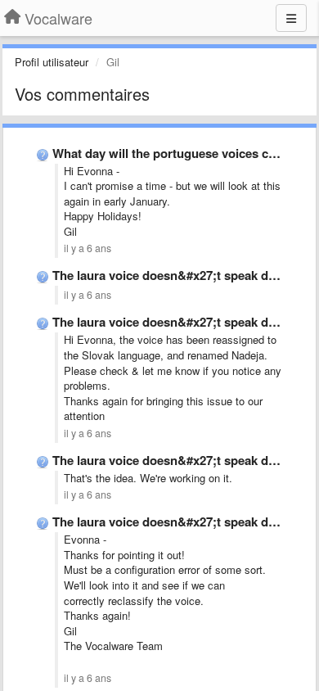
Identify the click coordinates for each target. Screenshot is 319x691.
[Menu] (291, 18)
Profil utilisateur (51, 62)
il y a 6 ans (87, 248)
